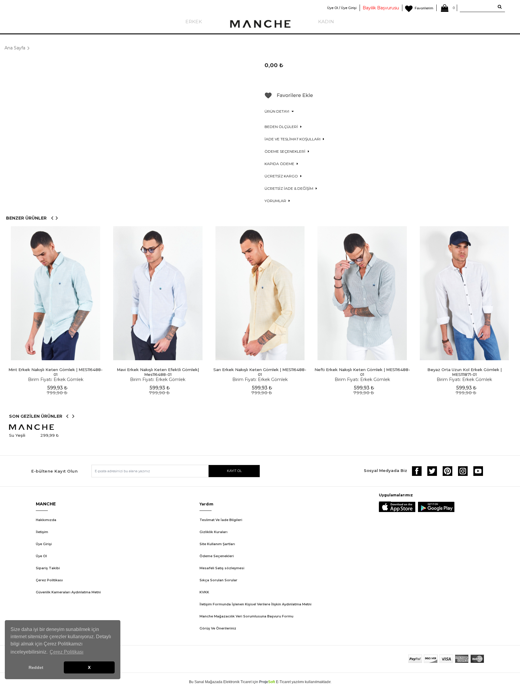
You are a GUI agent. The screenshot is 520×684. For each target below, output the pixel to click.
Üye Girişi (44, 544)
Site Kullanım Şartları (217, 544)
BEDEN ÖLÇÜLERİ (282, 126)
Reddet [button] (36, 667)
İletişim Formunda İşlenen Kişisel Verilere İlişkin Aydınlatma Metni (255, 604)
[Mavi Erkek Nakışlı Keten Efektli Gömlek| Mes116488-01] (158, 293)
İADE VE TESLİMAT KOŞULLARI (293, 139)
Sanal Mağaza (206, 682)
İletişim (42, 532)
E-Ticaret (283, 682)
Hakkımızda (46, 520)
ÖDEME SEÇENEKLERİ (285, 151)
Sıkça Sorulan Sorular (218, 580)
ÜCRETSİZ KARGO (282, 176)
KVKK (204, 592)
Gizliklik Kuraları (214, 532)
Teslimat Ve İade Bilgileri (221, 520)
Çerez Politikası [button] (66, 651)
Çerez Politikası (49, 580)
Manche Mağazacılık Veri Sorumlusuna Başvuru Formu (246, 616)
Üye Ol (41, 556)
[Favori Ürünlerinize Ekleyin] (289, 97)
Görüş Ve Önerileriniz (218, 628)
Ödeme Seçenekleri (217, 556)
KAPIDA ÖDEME (280, 163)
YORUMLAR (276, 200)
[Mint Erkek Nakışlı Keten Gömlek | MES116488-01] (55, 293)
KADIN (326, 21)
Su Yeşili (17, 435)
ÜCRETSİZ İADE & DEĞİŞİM (289, 188)
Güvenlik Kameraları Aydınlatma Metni (68, 592)
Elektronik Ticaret (237, 682)
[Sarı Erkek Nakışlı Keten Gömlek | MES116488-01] (260, 293)
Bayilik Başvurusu (381, 8)
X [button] (89, 667)
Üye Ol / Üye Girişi (342, 8)
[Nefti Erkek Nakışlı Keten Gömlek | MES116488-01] (362, 293)
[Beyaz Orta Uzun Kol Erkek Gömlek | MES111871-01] (464, 293)
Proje (267, 682)
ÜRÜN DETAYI (277, 111)
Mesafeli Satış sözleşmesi (222, 568)
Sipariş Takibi (48, 568)
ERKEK (193, 21)
